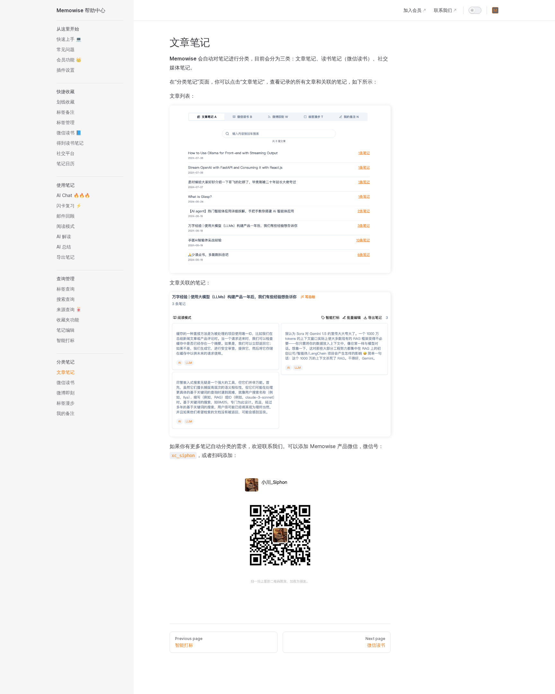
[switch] (475, 10)
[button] (90, 29)
